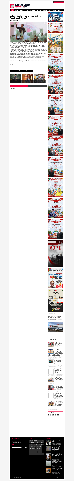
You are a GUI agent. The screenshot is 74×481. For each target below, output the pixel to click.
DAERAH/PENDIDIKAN (33, 450)
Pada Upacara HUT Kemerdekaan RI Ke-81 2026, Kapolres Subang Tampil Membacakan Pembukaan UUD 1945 (58, 395)
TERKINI (31, 444)
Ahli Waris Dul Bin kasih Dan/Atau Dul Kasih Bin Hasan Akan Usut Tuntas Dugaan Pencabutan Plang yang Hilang (58, 361)
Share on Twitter (22, 70)
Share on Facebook (14, 70)
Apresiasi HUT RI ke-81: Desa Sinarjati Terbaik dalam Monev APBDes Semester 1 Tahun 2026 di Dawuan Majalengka (58, 378)
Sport (59, 10)
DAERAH (31, 440)
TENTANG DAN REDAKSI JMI (14, 2)
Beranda (29, 112)
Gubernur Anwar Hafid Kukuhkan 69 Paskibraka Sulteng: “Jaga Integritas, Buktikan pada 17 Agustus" (58, 370)
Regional (26, 10)
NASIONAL (19, 20)
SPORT (35, 444)
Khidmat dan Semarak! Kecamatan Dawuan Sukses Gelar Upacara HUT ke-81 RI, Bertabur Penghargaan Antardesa (58, 387)
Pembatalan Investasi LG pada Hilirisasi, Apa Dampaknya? (54, 317)
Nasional (16, 10)
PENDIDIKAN (41, 444)
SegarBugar (54, 10)
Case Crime (39, 10)
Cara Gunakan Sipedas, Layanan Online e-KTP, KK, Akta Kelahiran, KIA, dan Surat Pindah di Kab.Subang (57, 455)
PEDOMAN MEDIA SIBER (33, 2)
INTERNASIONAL (32, 446)
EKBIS (37, 442)
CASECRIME (32, 442)
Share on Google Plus (30, 70)
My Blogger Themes (59, 477)
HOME (13, 10)
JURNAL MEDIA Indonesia (21, 477)
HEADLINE (41, 442)
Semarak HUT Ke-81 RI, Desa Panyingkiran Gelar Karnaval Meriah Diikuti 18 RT (58, 343)
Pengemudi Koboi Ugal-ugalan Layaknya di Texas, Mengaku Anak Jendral (57, 441)
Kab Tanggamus (32, 10)
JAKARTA (41, 440)
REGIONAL (39, 446)
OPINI (40, 450)
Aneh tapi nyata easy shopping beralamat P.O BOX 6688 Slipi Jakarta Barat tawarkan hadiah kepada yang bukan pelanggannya (56, 448)
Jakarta (21, 10)
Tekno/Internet (38, 448)
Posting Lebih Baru (12, 112)
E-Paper (28, 2)
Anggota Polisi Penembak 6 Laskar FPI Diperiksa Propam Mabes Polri (57, 469)
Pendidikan (45, 10)
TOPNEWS (20, 2)
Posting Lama (45, 112)
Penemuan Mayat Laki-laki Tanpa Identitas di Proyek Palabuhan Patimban (57, 462)
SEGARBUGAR (32, 448)
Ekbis (49, 10)
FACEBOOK (24, 2)
